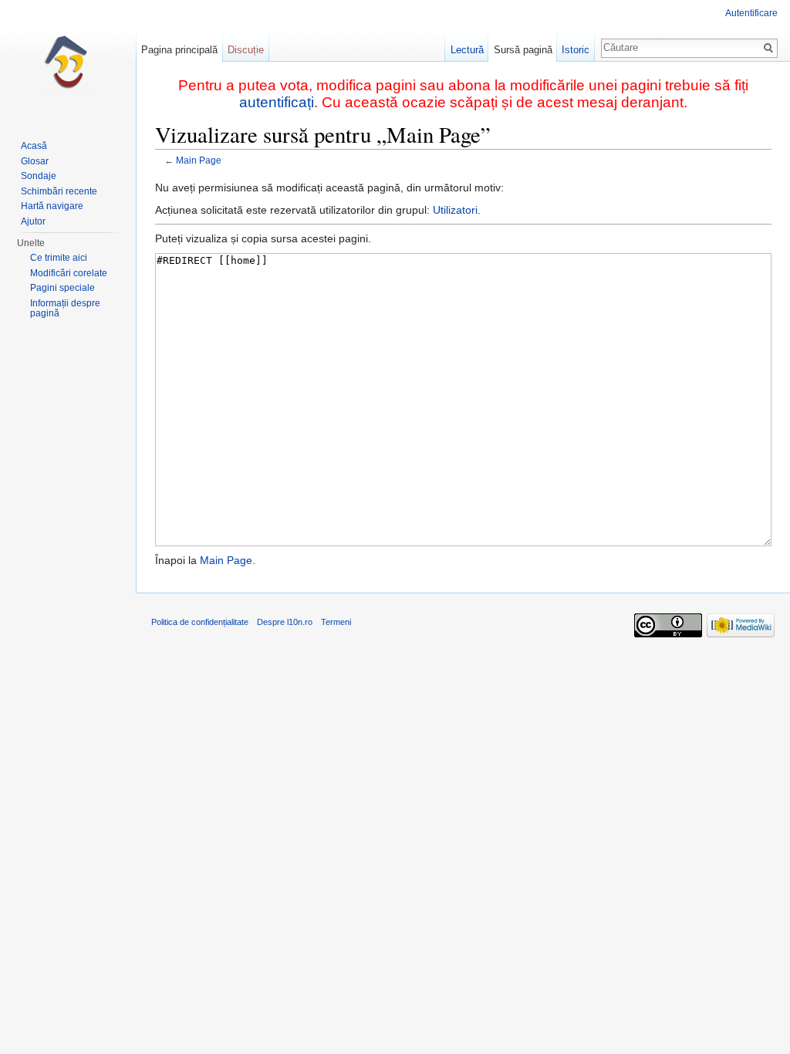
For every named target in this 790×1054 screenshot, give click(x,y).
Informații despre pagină (65, 308)
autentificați (276, 102)
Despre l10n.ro (284, 622)
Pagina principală (179, 50)
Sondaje (38, 176)
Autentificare (751, 13)
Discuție (246, 50)
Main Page (198, 160)
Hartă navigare (52, 206)
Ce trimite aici (58, 257)
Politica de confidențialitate (199, 622)
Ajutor (33, 221)
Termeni (336, 622)
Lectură (467, 50)
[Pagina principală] (68, 61)
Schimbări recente (59, 191)
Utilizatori (455, 210)
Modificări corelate (68, 273)
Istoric (575, 50)
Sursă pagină (523, 50)
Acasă (34, 145)
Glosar (35, 161)
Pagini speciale (62, 287)
